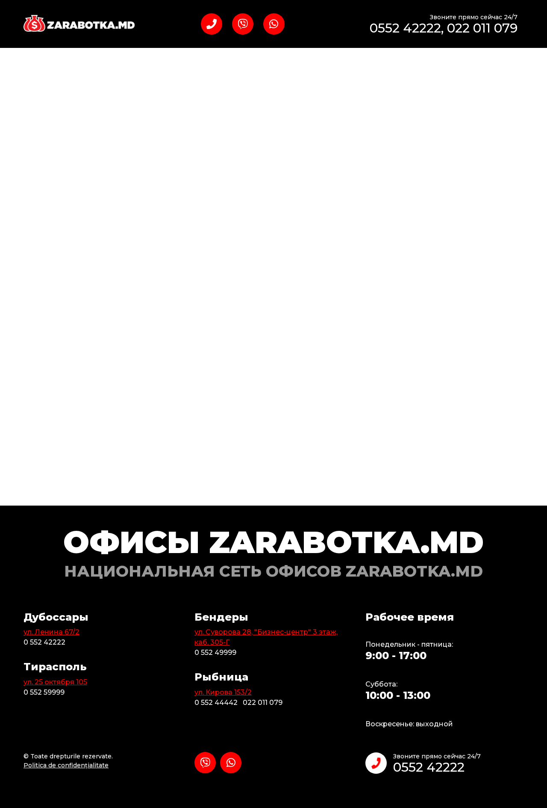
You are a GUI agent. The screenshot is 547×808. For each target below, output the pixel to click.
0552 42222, (408, 28)
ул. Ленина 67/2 (51, 632)
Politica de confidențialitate (66, 765)
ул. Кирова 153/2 (223, 692)
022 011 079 (482, 28)
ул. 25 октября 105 (55, 682)
